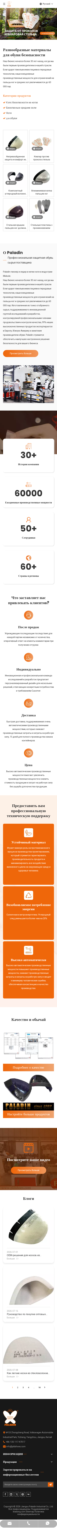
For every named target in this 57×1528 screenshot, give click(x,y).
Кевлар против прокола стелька (41, 158)
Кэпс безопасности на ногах (22, 102)
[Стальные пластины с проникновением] (41, 206)
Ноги (9, 113)
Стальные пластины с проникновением (41, 226)
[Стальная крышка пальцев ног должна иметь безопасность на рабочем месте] (15, 210)
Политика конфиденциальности (30, 1512)
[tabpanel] (28, 24)
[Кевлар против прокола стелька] (41, 142)
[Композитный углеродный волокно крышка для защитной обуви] (15, 176)
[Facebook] (5, 1494)
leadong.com (19, 1511)
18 (39, 1387)
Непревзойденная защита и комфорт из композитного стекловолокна (15, 158)
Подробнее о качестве (28, 1067)
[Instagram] (22, 1494)
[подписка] (50, 1484)
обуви (13, 118)
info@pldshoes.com (16, 1446)
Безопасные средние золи (21, 107)
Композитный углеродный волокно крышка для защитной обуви (15, 192)
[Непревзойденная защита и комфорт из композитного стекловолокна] (15, 142)
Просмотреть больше (20, 353)
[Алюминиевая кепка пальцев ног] (41, 176)
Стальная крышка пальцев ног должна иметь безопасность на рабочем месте (15, 227)
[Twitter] (17, 1494)
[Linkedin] (11, 1494)
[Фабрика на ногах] (28, 384)
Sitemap (30, 1511)
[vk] (28, 1494)
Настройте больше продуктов (28, 1114)
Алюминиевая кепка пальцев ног (41, 192)
